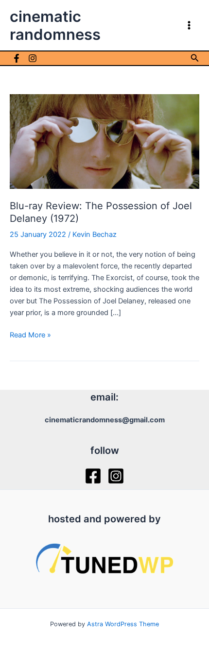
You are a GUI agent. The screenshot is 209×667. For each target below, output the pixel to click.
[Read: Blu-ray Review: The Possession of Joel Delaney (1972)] (104, 141)
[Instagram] (32, 58)
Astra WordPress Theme (123, 624)
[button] (195, 58)
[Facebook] (16, 58)
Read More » (30, 335)
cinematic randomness (55, 25)
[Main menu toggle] (189, 25)
